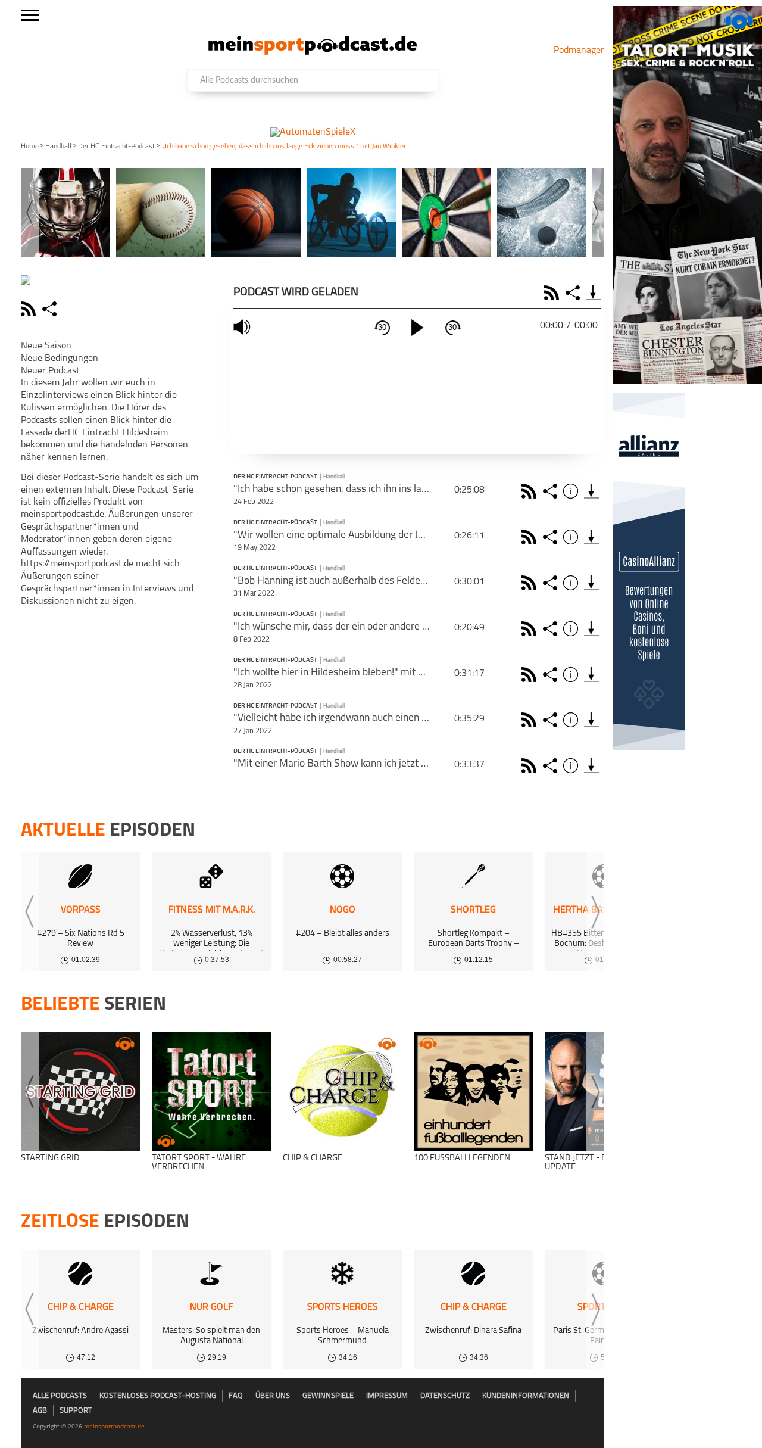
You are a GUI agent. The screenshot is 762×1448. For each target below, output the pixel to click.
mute (243, 327)
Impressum (387, 1396)
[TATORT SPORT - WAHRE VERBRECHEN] (211, 1091)
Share (574, 292)
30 (382, 327)
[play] (417, 327)
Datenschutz (445, 1396)
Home (30, 146)
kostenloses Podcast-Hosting (157, 1396)
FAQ (236, 1396)
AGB (40, 1411)
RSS (553, 292)
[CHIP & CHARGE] (342, 1091)
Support (76, 1411)
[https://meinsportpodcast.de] (312, 52)
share (51, 308)
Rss (530, 491)
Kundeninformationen (525, 1396)
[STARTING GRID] (80, 1091)
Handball (58, 146)
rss (29, 308)
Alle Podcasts (60, 1396)
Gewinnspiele (328, 1396)
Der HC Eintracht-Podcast (116, 146)
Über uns (272, 1396)
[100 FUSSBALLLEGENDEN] (473, 1091)
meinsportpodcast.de (114, 1426)
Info (572, 491)
